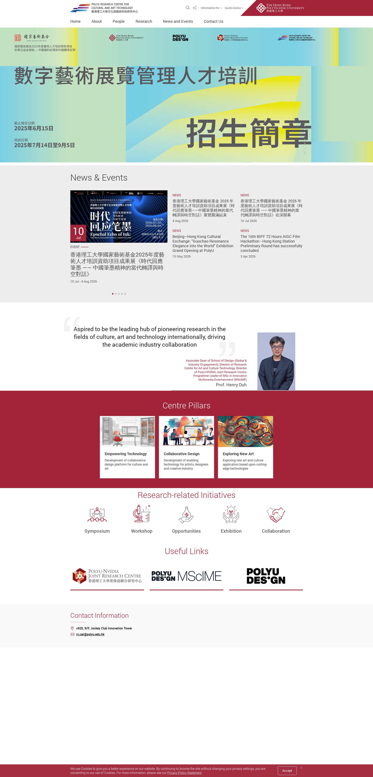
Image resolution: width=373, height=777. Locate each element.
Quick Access (233, 8)
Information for (210, 8)
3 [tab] (304, 132)
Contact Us (213, 21)
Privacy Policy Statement (184, 773)
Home (75, 21)
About (97, 21)
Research (144, 21)
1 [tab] (112, 293)
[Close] (301, 767)
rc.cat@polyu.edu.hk (90, 634)
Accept (287, 770)
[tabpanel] (186, 95)
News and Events (178, 21)
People (119, 21)
